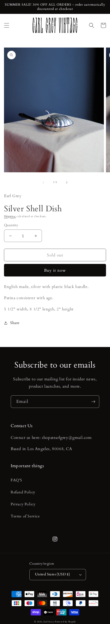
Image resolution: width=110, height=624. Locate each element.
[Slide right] (67, 182)
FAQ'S (16, 480)
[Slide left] (43, 182)
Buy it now (55, 270)
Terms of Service (25, 516)
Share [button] (14, 322)
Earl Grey (49, 621)
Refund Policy (23, 492)
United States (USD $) (52, 574)
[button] (7, 25)
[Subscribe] (93, 401)
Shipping (10, 216)
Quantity (11, 225)
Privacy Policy (23, 504)
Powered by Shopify (65, 621)
